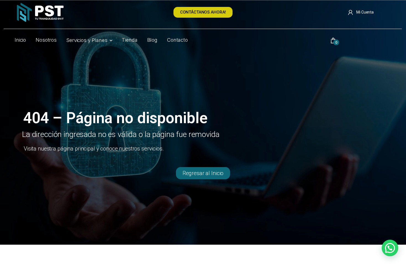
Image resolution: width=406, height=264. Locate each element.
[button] (390, 248)
